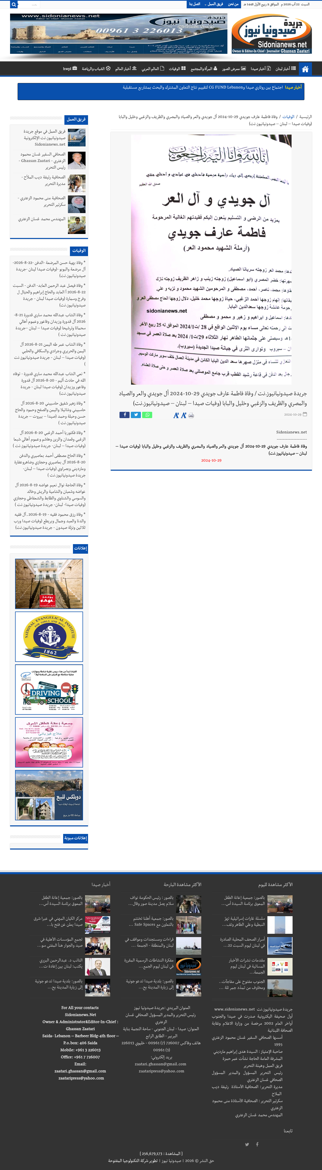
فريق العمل (215, 4)
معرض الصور (231, 69)
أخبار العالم (123, 69)
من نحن (233, 4)
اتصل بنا (194, 4)
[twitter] (247, 1145)
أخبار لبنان (283, 69)
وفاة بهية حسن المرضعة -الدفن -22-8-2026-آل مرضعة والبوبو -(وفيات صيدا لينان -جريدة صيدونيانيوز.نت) (49, 270)
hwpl (67, 69)
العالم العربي (150, 69)
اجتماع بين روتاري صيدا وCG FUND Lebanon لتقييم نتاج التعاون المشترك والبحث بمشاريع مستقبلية (203, 88)
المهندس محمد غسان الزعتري (41, 219)
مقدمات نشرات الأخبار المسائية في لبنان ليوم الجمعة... (247, 967)
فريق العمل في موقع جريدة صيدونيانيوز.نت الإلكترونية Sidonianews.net (44, 139)
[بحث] (14, 4)
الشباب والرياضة (93, 69)
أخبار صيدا (258, 69)
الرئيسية (305, 117)
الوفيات (174, 69)
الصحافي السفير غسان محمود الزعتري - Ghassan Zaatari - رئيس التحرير (42, 161)
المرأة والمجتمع (201, 69)
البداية (305, 68)
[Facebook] (257, 1145)
